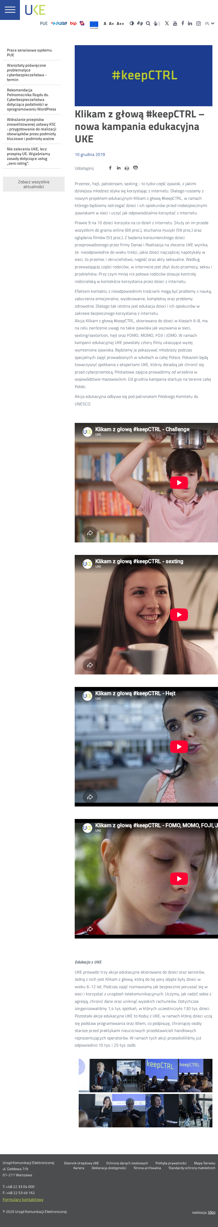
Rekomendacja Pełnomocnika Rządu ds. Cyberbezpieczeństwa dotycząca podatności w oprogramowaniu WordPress (31, 99)
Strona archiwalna (147, 1168)
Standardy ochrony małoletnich (192, 1168)
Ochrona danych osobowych (127, 1163)
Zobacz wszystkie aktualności (33, 184)
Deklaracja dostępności (109, 1168)
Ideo (211, 1212)
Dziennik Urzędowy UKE (81, 1163)
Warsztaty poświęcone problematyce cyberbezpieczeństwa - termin (27, 72)
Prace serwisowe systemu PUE (29, 52)
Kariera (78, 1168)
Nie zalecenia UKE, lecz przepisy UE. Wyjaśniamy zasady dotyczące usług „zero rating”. (28, 156)
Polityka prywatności (171, 1163)
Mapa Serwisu (204, 1163)
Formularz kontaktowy (23, 1199)
